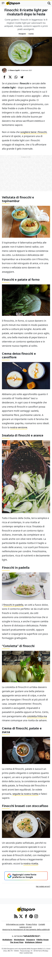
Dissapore (22, 34)
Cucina (31, 34)
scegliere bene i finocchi (33, 132)
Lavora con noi (25, 927)
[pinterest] (31, 916)
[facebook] (26, 916)
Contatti (41, 924)
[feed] (16, 916)
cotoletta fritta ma (37, 716)
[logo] (13, 3)
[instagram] (36, 916)
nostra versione (18, 427)
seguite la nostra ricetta (25, 793)
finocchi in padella (13, 604)
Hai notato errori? (43, 886)
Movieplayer (19, 939)
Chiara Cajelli (14, 70)
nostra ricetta (30, 863)
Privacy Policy (31, 924)
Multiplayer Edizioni (33, 942)
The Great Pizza (16, 942)
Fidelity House (42, 939)
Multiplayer (7, 939)
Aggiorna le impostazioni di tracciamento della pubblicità (26, 929)
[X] (21, 916)
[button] (4, 77)
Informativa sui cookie (15, 924)
